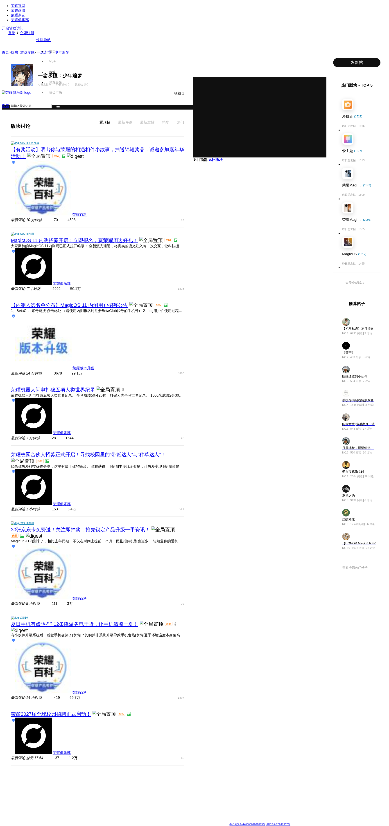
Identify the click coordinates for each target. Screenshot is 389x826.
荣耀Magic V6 (74, 778)
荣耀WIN (136, 778)
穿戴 (232, 789)
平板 (232, 783)
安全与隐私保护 (206, 789)
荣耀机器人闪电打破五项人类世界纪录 (53, 390)
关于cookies (167, 820)
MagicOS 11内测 (24, 234)
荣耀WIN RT (138, 783)
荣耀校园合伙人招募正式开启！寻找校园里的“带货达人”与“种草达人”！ (88, 454)
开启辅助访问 (12, 28)
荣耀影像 (55, 82)
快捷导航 (43, 40)
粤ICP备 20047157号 (278, 824)
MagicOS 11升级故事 (26, 143)
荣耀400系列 (106, 789)
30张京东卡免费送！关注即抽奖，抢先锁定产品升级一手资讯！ (80, 529)
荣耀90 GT (105, 810)
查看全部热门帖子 (355, 567)
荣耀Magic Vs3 (75, 810)
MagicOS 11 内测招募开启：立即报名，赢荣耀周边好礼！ (74, 240)
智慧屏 (233, 794)
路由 (232, 805)
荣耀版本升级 (83, 368)
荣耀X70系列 (172, 816)
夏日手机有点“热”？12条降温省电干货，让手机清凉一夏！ (74, 624)
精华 (165, 122)
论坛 (52, 61)
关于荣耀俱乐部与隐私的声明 (142, 820)
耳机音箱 (234, 799)
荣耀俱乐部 (20, 20)
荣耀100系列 (106, 805)
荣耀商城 (18, 10)
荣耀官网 (18, 6)
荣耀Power (170, 789)
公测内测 (202, 783)
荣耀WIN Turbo (140, 789)
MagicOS (202, 778)
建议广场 (55, 92)
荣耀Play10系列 (173, 794)
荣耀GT (168, 805)
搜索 (5, 106)
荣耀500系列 (106, 783)
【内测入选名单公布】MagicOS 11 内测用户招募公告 (69, 305)
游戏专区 (27, 52)
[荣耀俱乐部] (17, 92)
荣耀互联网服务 (271, 778)
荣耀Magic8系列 (76, 783)
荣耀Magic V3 (74, 805)
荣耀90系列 (106, 816)
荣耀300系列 (106, 794)
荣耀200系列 (106, 799)
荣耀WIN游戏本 (140, 794)
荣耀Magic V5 (74, 789)
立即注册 (27, 33)
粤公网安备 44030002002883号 (247, 824)
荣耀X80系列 (172, 783)
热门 (180, 122)
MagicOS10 (21, 617)
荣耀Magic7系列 (76, 799)
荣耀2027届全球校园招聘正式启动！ (51, 714)
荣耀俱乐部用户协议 (112, 820)
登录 (11, 33)
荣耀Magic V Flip (76, 816)
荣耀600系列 (106, 778)
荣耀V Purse (171, 810)
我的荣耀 (202, 794)
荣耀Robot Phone (175, 778)
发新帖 (357, 62)
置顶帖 (105, 122)
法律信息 (180, 820)
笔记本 (233, 778)
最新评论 (125, 122)
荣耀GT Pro (171, 799)
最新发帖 (147, 122)
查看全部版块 (355, 283)
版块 (52, 72)
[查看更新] (34, 126)
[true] (58, 107)
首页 (52, 51)
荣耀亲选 (18, 15)
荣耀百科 (79, 215)
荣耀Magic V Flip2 (77, 794)
